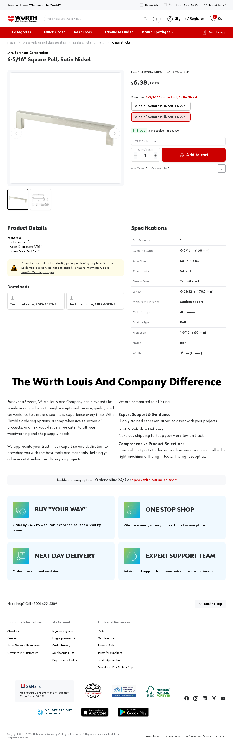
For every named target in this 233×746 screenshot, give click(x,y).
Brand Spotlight (156, 32)
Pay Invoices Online (65, 660)
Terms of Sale (106, 645)
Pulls (101, 42)
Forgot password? (63, 638)
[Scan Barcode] (155, 19)
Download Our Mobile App (115, 667)
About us (13, 631)
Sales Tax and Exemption (23, 645)
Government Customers (22, 652)
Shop (27, 52)
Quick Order (54, 32)
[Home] (22, 19)
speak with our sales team (155, 480)
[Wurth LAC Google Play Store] (133, 712)
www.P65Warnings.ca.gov (37, 272)
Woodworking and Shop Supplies (44, 42)
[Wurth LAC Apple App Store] (95, 712)
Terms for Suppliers (110, 652)
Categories (21, 32)
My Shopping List (63, 652)
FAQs (101, 631)
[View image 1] (65, 128)
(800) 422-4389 (44, 604)
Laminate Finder (119, 32)
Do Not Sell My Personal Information (205, 736)
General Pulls (121, 42)
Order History (61, 645)
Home (11, 42)
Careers (12, 638)
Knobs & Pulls (82, 42)
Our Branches (107, 638)
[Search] (146, 19)
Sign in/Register (62, 631)
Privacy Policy (152, 736)
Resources (83, 32)
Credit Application (110, 660)
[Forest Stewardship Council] (157, 691)
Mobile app (217, 32)
